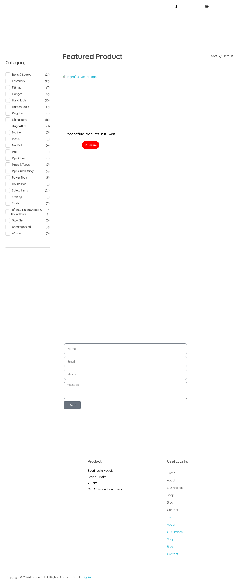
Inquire (92, 144)
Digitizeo (88, 577)
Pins (14, 152)
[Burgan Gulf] (30, 21)
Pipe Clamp (19, 158)
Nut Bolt (17, 145)
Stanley (17, 197)
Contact (162, 21)
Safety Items (20, 190)
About (102, 21)
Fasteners (18, 81)
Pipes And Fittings (23, 171)
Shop (135, 21)
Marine (16, 132)
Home (89, 21)
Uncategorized (21, 227)
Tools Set (18, 220)
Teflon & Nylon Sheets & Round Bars (26, 212)
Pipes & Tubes (21, 164)
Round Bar (19, 184)
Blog (149, 21)
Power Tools (20, 177)
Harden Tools (20, 107)
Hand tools (19, 100)
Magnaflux (19, 126)
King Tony (18, 113)
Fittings (16, 87)
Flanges (17, 94)
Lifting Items (19, 120)
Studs (15, 203)
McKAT (16, 139)
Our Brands (119, 21)
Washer (17, 233)
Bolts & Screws (21, 74)
